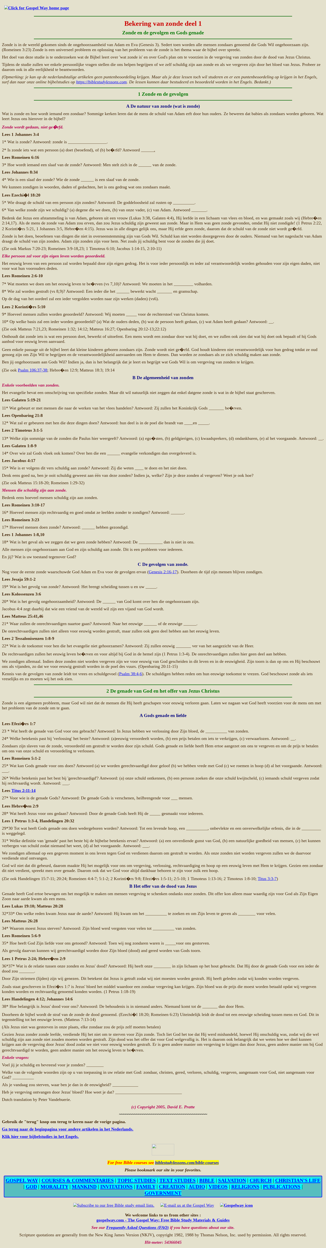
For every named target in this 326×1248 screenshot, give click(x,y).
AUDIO (197, 1186)
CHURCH (261, 1180)
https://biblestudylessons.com (101, 82)
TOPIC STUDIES (136, 1180)
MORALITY (54, 1186)
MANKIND (84, 1186)
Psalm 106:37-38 (32, 370)
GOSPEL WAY (22, 1180)
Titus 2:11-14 (23, 790)
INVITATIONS (116, 1186)
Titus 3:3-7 (267, 878)
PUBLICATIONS (281, 1186)
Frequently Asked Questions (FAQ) (137, 1227)
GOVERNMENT (163, 1193)
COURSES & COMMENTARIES (78, 1180)
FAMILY (145, 1186)
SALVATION (232, 1180)
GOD (31, 1186)
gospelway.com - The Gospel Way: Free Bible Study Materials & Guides (163, 1220)
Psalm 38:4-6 (130, 673)
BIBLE (207, 1180)
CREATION (172, 1186)
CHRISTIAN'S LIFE (298, 1180)
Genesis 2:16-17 (163, 571)
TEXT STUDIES (177, 1180)
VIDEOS (218, 1186)
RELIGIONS (245, 1186)
